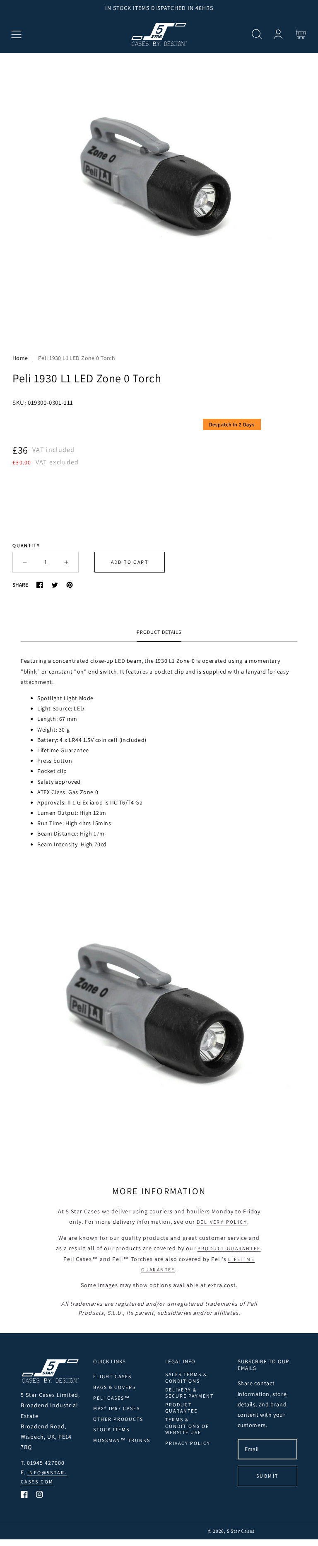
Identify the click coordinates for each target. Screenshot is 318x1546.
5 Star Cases (241, 1531)
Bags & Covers (114, 1387)
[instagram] (39, 1496)
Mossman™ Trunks (121, 1440)
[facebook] (24, 1496)
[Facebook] (39, 585)
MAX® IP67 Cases (116, 1408)
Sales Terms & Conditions (186, 1377)
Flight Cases (112, 1376)
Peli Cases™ (111, 1398)
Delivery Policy (222, 1222)
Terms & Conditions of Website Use (187, 1425)
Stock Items (111, 1429)
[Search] (257, 34)
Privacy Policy (187, 1443)
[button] (16, 34)
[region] (159, 8)
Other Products (118, 1419)
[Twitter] (54, 585)
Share (20, 584)
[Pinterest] (69, 585)
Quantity (26, 545)
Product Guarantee (229, 1248)
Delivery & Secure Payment (189, 1393)
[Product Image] (159, 196)
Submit (267, 1476)
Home (20, 358)
